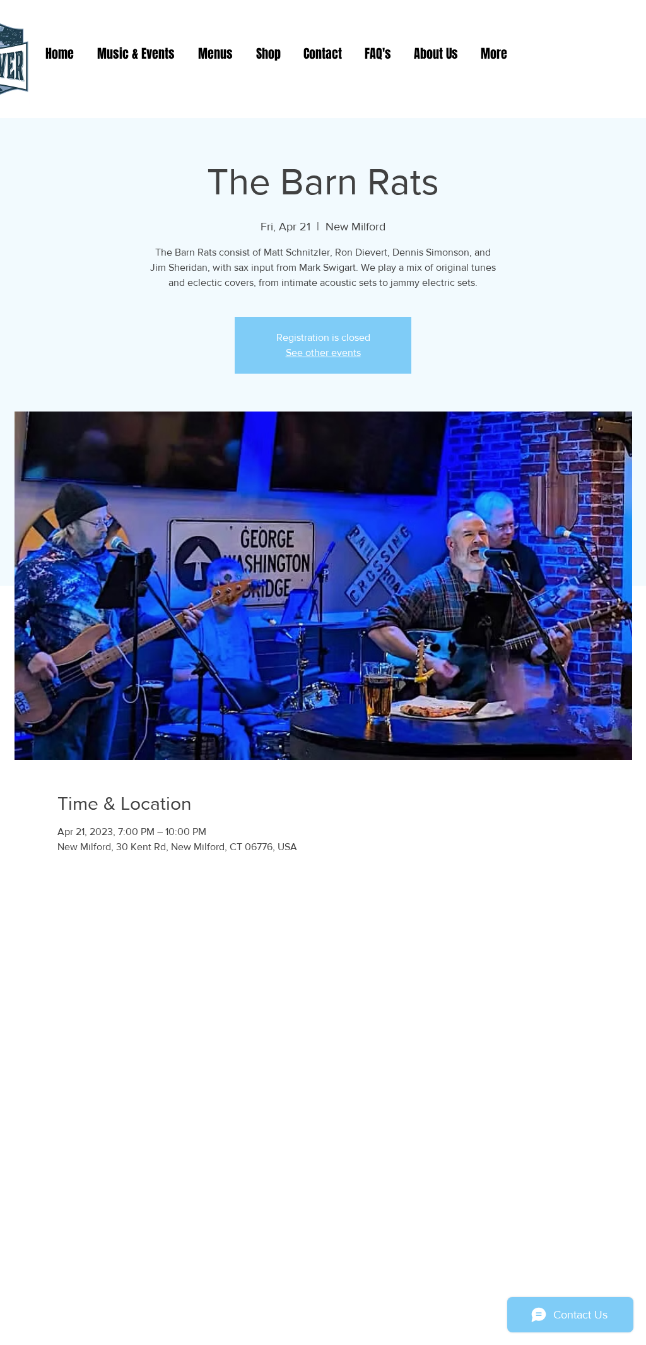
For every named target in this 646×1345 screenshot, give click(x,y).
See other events (323, 352)
